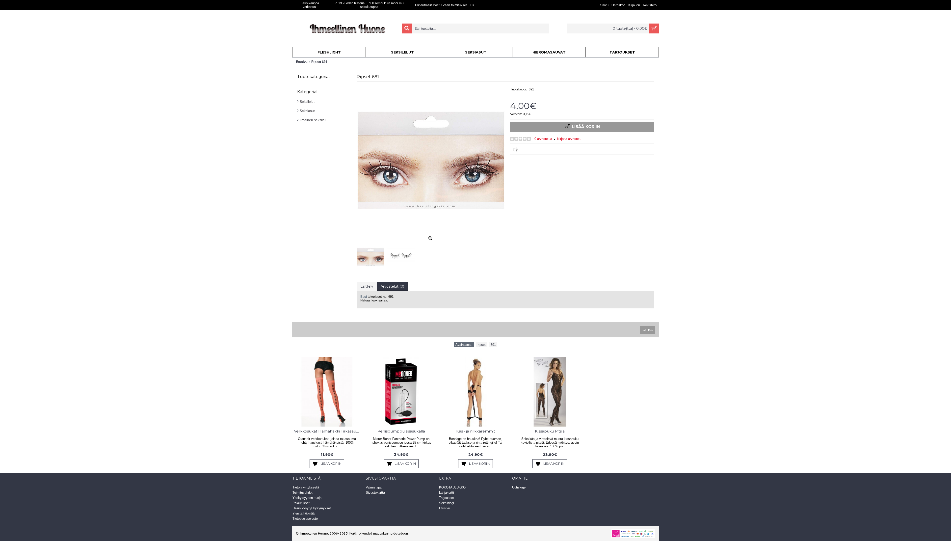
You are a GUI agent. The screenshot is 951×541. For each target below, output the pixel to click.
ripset (482, 345)
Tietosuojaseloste (305, 518)
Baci (363, 296)
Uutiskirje (519, 487)
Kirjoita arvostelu (569, 139)
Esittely (366, 286)
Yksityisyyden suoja (306, 498)
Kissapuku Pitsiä (550, 431)
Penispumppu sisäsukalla (401, 431)
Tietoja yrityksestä (305, 487)
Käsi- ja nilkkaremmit (475, 431)
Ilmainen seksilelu (313, 120)
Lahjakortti (446, 492)
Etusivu (444, 508)
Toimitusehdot (302, 492)
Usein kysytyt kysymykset (311, 508)
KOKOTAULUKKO (452, 487)
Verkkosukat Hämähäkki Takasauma (328, 431)
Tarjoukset (446, 498)
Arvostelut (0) (392, 286)
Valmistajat (374, 487)
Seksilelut (307, 102)
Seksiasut (307, 111)
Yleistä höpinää (303, 513)
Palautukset (301, 503)
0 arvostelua (543, 139)
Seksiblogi (446, 503)
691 (493, 345)
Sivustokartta (375, 492)
